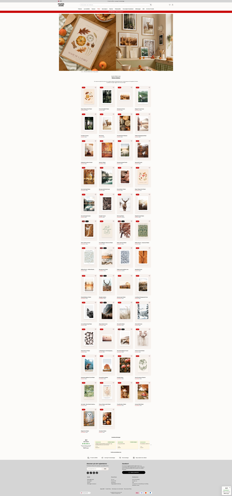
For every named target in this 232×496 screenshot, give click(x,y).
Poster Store (119, 492)
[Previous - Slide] (93, 445)
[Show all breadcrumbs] (82, 71)
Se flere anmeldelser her (116, 452)
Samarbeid (113, 482)
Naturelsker (96, 71)
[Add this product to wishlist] (95, 87)
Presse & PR (113, 480)
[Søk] (151, 5)
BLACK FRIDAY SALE (88, 71)
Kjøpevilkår (102, 488)
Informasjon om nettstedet (117, 488)
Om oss (112, 479)
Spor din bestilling (135, 479)
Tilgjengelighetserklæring (116, 483)
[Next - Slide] (151, 445)
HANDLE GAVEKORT (134, 472)
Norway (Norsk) (85, 492)
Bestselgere (89, 480)
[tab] (169, 4)
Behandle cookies (135, 485)
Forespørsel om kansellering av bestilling (140, 483)
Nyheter (88, 482)
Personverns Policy (128, 488)
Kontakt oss (134, 480)
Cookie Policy (108, 488)
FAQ (133, 482)
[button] (226, 490)
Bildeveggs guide (90, 479)
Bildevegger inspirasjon (91, 483)
